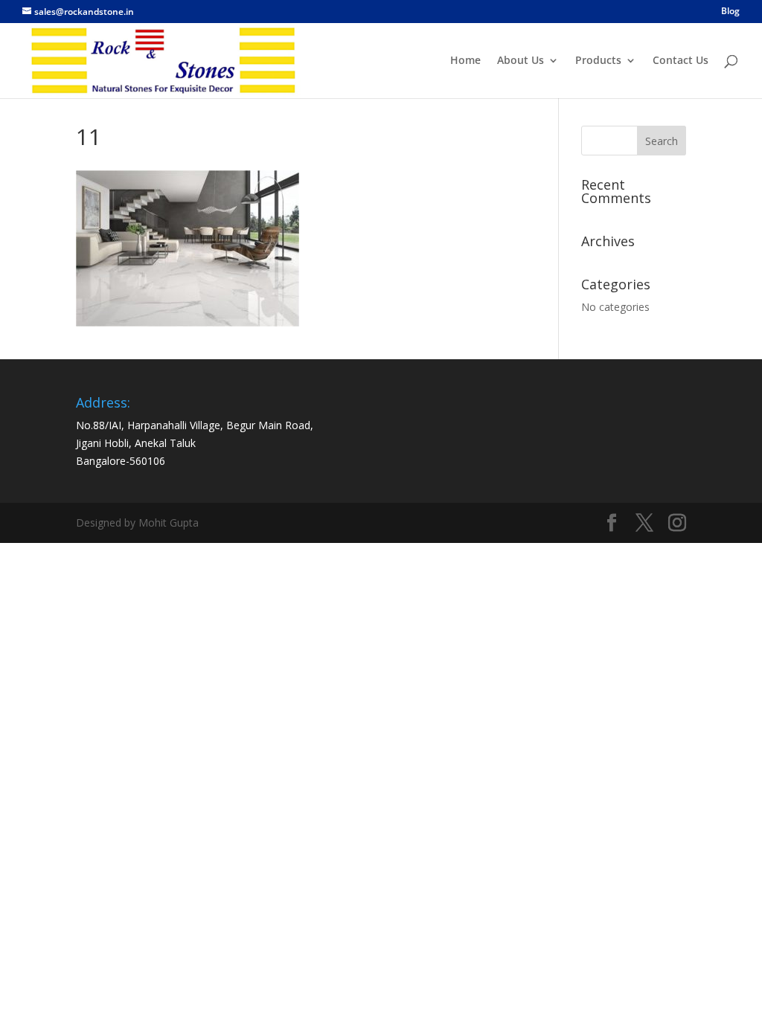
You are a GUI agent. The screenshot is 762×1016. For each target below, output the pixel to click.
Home (465, 61)
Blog (730, 12)
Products (598, 61)
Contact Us (680, 61)
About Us (520, 61)
